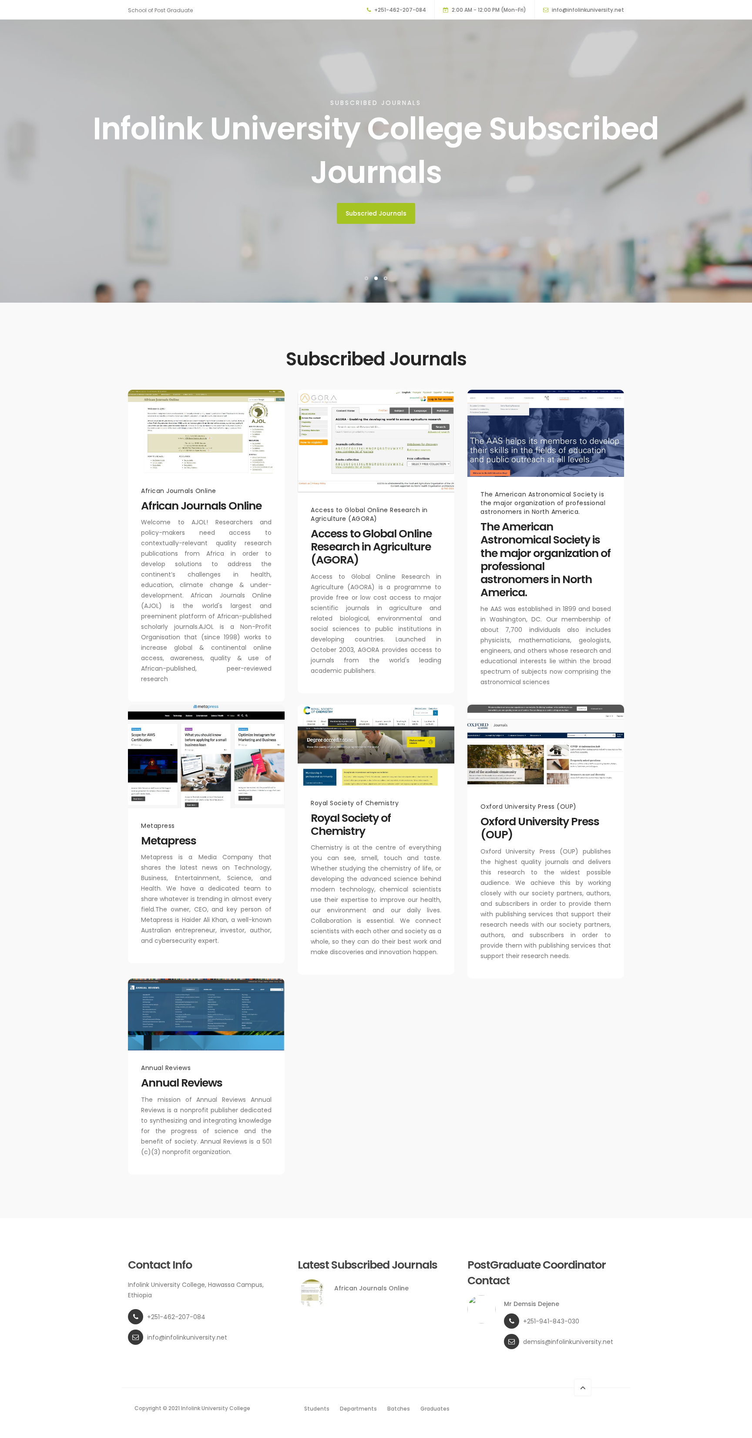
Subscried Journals (376, 213)
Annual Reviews (181, 1082)
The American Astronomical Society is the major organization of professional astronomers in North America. (545, 559)
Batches (398, 1408)
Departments (358, 1408)
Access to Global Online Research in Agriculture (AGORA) (371, 546)
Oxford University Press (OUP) (539, 828)
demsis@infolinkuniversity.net (568, 1341)
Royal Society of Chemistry (351, 824)
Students (316, 1408)
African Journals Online (201, 505)
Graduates (435, 1408)
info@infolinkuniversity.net (588, 10)
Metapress (168, 840)
